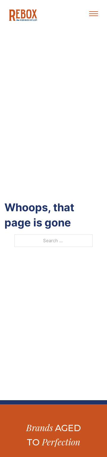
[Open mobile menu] (93, 13)
